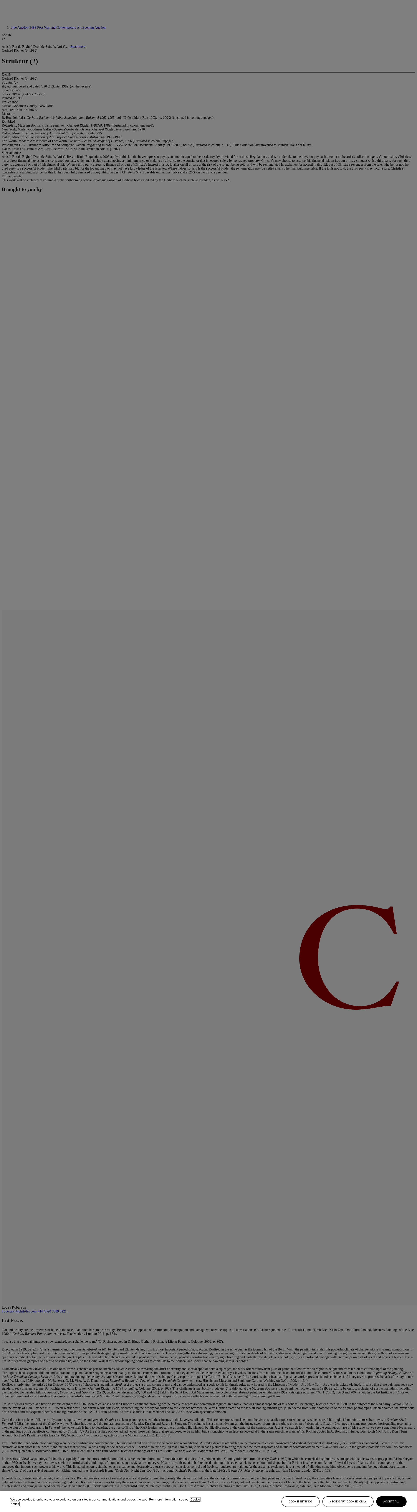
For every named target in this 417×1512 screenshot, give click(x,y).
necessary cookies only (347, 1501)
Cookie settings (301, 1501)
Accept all (391, 1501)
